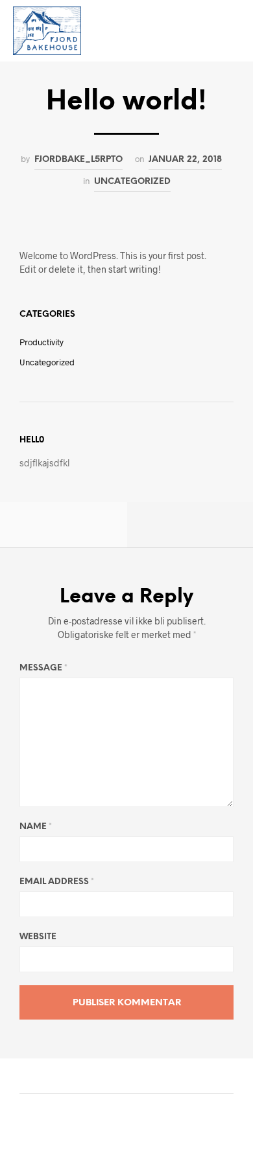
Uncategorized (132, 181)
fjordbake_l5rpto (78, 159)
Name (35, 827)
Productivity (41, 342)
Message (43, 668)
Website (37, 937)
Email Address (56, 882)
